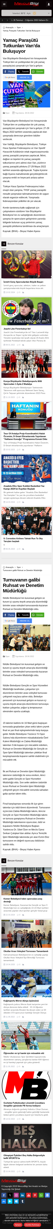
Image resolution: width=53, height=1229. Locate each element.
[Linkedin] (22, 1195)
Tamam (18, 1225)
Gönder (39, 71)
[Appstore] (3, 1201)
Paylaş (11, 71)
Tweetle (25, 71)
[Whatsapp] (41, 1195)
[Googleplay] (10, 1201)
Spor (19, 27)
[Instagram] (16, 1195)
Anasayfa (9, 27)
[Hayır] (49, 1220)
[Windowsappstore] (16, 1201)
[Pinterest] (35, 1195)
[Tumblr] (22, 1201)
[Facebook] (3, 1195)
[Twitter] (10, 1195)
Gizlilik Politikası (32, 1225)
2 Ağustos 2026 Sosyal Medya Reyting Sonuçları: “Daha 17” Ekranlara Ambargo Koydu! (32, 20)
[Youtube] (28, 1195)
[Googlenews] (47, 1195)
